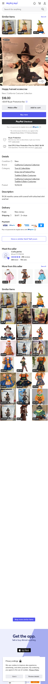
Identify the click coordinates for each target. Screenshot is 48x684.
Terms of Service (32, 133)
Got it (14, 676)
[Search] (42, 9)
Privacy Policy (34, 670)
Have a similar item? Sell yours (24, 239)
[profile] (44, 3)
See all (43, 266)
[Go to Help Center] (11, 161)
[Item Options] (44, 41)
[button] (34, 3)
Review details (33, 676)
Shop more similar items (24, 619)
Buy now (24, 114)
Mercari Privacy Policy (17, 133)
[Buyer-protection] (26, 101)
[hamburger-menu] (3, 3)
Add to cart (36, 107)
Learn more (15, 142)
